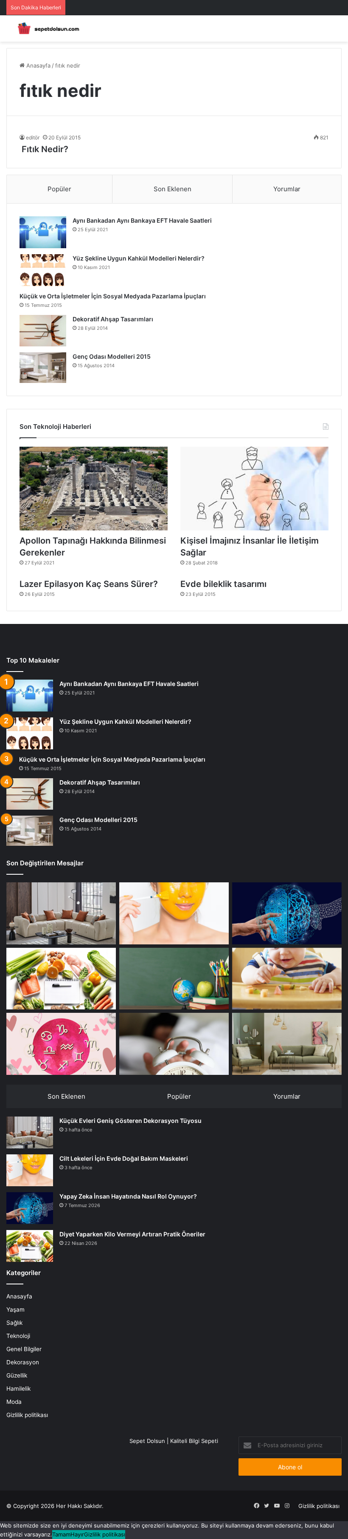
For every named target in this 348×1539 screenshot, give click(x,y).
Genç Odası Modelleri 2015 (112, 356)
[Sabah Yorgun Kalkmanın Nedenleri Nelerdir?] (174, 1044)
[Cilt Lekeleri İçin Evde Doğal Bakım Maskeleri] (174, 913)
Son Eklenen (172, 189)
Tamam (61, 1534)
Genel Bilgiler (24, 1349)
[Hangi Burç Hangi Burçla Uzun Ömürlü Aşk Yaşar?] (61, 1044)
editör (32, 137)
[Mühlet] (46, 28)
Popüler (59, 189)
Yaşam (15, 1309)
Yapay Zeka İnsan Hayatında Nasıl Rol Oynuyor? (128, 1196)
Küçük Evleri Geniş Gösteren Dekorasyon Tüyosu (130, 1120)
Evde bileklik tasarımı (223, 584)
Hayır (77, 1534)
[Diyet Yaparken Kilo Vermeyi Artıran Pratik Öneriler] (61, 979)
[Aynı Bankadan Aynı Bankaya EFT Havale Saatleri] (43, 232)
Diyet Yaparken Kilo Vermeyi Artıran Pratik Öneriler (132, 1234)
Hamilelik (18, 1388)
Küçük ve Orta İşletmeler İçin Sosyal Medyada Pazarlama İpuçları (113, 296)
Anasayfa (38, 65)
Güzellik (16, 1375)
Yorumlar (286, 189)
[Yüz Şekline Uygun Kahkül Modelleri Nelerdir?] (43, 270)
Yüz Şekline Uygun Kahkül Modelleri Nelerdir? (139, 258)
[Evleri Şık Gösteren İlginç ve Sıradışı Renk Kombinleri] (287, 1044)
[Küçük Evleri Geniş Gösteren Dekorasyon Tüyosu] (61, 913)
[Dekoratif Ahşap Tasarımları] (43, 330)
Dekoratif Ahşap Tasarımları (113, 319)
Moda (14, 1401)
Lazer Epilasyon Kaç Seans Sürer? (89, 584)
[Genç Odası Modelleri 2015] (43, 367)
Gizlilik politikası (27, 1414)
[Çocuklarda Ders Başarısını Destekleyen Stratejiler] (174, 979)
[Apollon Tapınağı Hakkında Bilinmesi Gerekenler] (94, 488)
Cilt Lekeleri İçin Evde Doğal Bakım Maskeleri (123, 1158)
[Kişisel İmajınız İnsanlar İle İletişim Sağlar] (254, 489)
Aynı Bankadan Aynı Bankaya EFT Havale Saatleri (142, 220)
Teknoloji (18, 1335)
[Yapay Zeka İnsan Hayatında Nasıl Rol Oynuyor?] (287, 913)
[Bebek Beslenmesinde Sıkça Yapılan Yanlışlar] (287, 979)
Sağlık (14, 1322)
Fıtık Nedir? (44, 149)
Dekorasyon (22, 1362)
